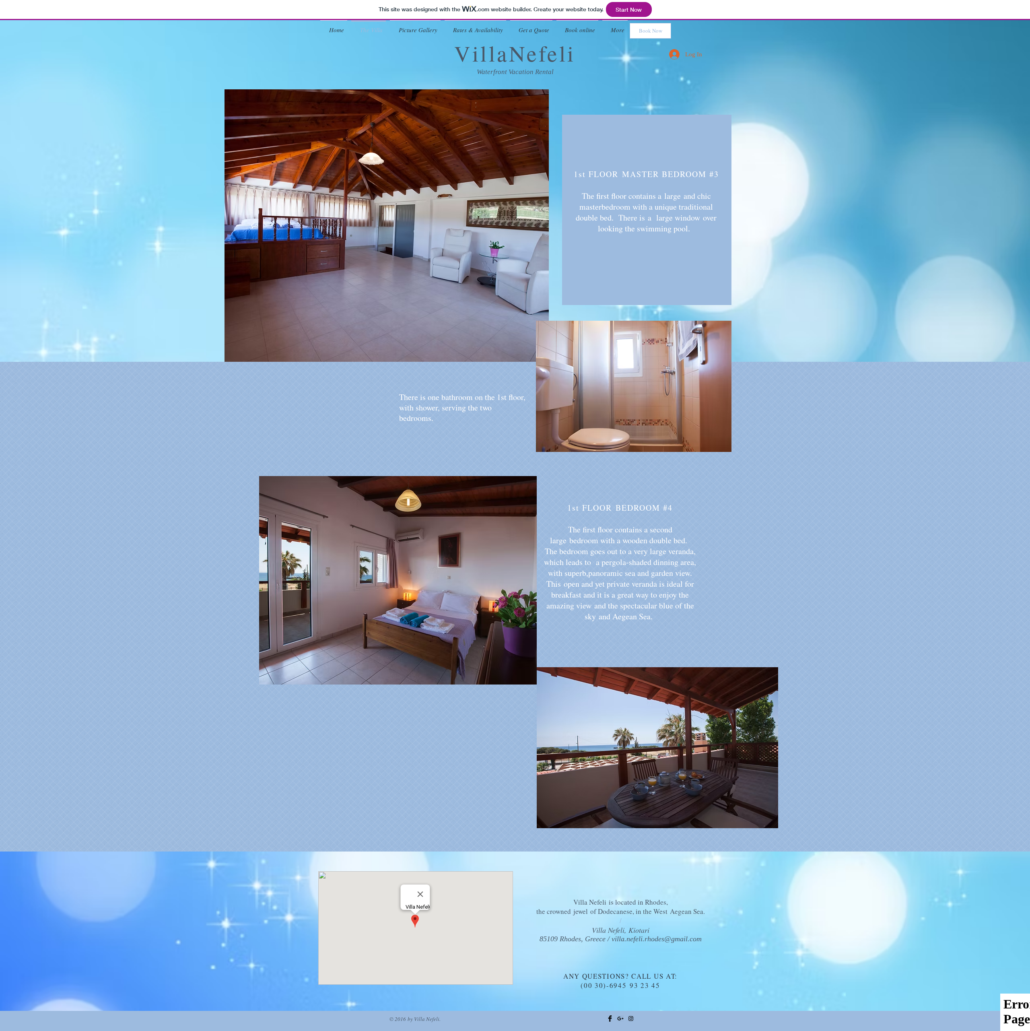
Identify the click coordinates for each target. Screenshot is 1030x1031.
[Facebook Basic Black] (610, 1018)
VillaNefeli (515, 53)
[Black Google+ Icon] (620, 1018)
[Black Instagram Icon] (631, 1018)
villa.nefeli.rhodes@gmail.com (657, 939)
